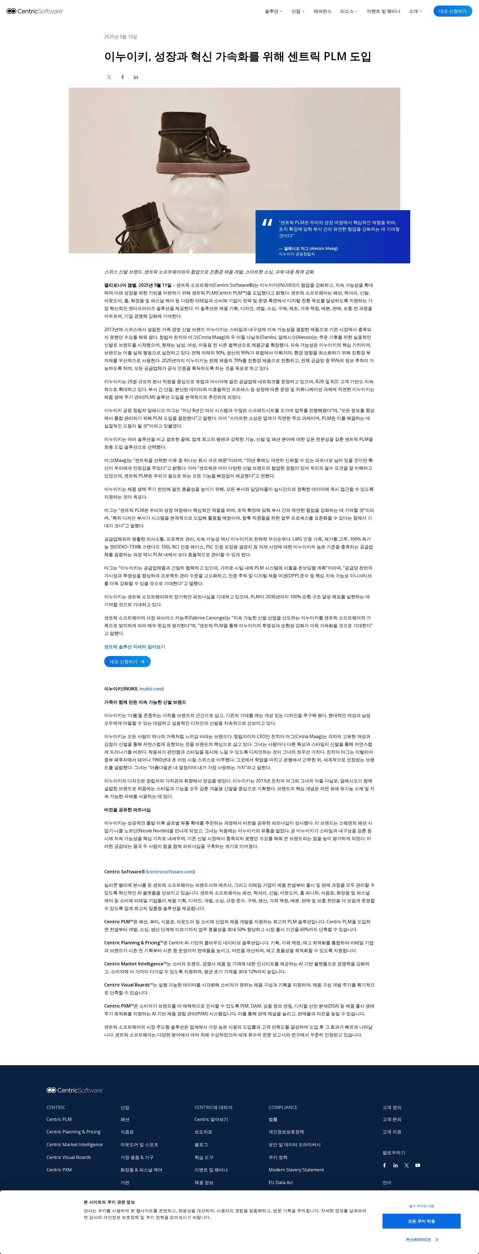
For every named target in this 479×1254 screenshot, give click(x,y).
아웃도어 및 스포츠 (139, 1144)
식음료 (127, 1132)
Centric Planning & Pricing (74, 1132)
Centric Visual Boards (69, 1157)
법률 (273, 1119)
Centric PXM (59, 1170)
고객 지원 (392, 1132)
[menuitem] (79, 1119)
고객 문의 (392, 1119)
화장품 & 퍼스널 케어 (141, 1170)
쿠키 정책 (278, 1157)
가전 (125, 1182)
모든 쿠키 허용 (421, 1221)
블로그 (201, 1144)
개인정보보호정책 (286, 1132)
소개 (413, 11)
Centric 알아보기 (211, 1119)
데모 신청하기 (453, 11)
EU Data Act (281, 1182)
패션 (125, 1119)
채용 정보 (204, 1182)
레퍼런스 (323, 11)
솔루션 (271, 11)
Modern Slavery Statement (296, 1170)
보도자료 (203, 1132)
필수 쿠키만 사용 (421, 1206)
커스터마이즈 (418, 1239)
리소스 (347, 11)
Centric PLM (59, 1119)
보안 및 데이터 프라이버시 (295, 1144)
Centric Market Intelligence (75, 1144)
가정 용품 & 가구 (137, 1157)
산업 (296, 11)
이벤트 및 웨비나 (383, 11)
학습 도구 (204, 1157)
